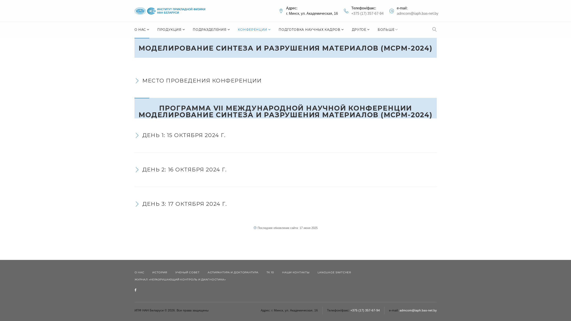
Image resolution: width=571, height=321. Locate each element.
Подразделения (209, 30)
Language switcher (334, 272)
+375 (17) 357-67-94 (367, 13)
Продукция (169, 30)
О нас (140, 30)
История (159, 272)
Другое (359, 30)
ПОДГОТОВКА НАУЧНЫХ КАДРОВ (309, 30)
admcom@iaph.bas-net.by (417, 13)
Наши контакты (295, 272)
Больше (386, 30)
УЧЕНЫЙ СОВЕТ (187, 272)
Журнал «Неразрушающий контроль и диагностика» (180, 279)
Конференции (252, 30)
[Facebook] (135, 290)
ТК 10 (270, 272)
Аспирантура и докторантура (233, 272)
